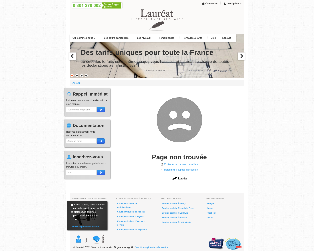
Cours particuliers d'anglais (130, 216)
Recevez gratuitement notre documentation (80, 133)
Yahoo (210, 208)
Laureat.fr (179, 178)
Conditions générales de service (151, 247)
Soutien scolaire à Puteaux (174, 217)
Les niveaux (144, 38)
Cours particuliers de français (131, 212)
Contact (226, 38)
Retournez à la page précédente (181, 169)
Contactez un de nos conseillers (180, 164)
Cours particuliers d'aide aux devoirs (131, 223)
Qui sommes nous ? (84, 38)
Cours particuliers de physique (132, 229)
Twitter (210, 217)
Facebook (211, 213)
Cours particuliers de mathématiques (127, 205)
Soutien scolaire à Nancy (174, 203)
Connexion (211, 3)
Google (210, 203)
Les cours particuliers (116, 38)
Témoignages (167, 38)
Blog (213, 38)
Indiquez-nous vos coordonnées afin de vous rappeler (86, 102)
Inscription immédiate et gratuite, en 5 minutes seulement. (86, 165)
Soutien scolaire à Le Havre (175, 213)
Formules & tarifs (193, 38)
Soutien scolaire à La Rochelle (176, 222)
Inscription (233, 3)
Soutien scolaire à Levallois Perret (178, 208)
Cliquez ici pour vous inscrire (85, 226)
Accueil (76, 83)
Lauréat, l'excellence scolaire (157, 20)
